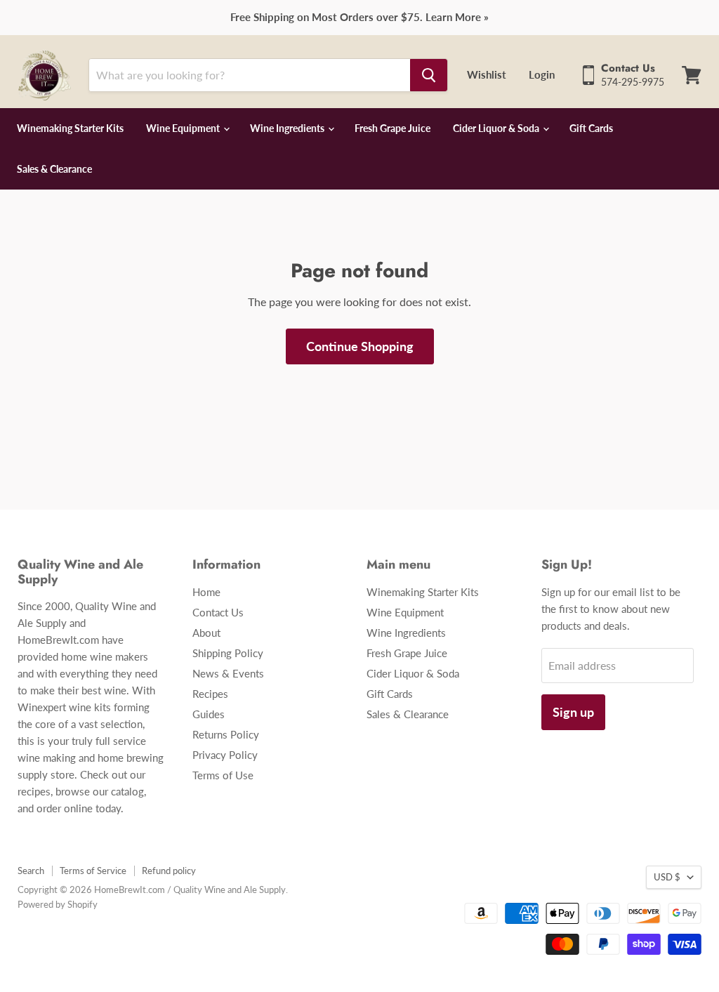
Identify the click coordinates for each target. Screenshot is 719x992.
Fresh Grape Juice (392, 128)
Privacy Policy (225, 754)
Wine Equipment (184, 128)
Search (31, 870)
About (206, 632)
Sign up (573, 712)
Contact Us (218, 612)
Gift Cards (591, 128)
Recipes (210, 693)
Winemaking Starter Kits (70, 128)
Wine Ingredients (288, 128)
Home (206, 592)
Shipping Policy (227, 653)
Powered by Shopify (58, 904)
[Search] (428, 75)
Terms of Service (93, 870)
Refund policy (169, 870)
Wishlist (486, 74)
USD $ (667, 876)
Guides (208, 714)
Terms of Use (222, 775)
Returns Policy (225, 734)
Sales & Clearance (54, 169)
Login (542, 74)
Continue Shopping (360, 346)
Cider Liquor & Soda (497, 128)
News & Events (228, 673)
